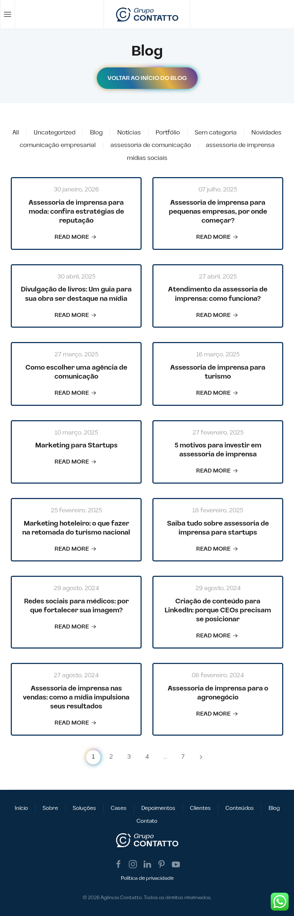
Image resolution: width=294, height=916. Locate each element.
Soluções (84, 808)
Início (21, 808)
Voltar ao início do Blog (147, 78)
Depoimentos (158, 808)
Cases (119, 808)
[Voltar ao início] (147, 14)
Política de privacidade (147, 878)
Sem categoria (216, 132)
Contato (147, 821)
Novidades (266, 132)
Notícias (129, 132)
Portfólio (168, 132)
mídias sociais (147, 158)
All (16, 132)
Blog (96, 132)
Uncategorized (54, 132)
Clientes (200, 808)
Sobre (50, 808)
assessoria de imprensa (240, 145)
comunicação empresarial (58, 145)
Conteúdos (240, 808)
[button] (7, 14)
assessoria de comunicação (150, 145)
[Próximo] (201, 757)
